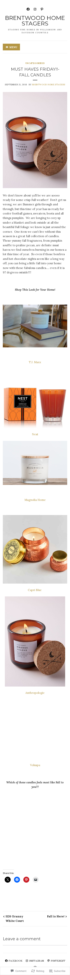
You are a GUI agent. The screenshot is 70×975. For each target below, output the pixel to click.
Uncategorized (35, 63)
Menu (13, 47)
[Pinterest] (42, 9)
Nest (35, 434)
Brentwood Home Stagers (35, 20)
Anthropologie (35, 693)
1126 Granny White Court (15, 919)
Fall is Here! (55, 916)
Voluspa (35, 765)
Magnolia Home (35, 500)
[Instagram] (35, 9)
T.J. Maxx (35, 362)
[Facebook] (28, 9)
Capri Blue (35, 590)
